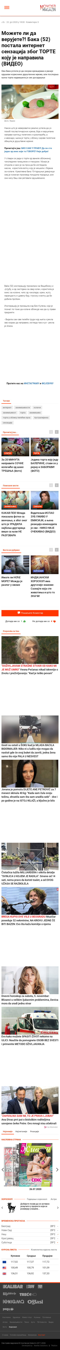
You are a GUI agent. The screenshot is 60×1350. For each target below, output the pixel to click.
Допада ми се (14, 621)
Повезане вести (10, 485)
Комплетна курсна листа (44, 1249)
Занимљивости (16, 1322)
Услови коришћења (18, 1335)
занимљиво (35, 412)
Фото (5, 1327)
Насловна (6, 1317)
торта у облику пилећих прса (16, 417)
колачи (37, 407)
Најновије (8, 1131)
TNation (54, 1346)
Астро (54, 1199)
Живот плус (27, 1317)
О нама (5, 1335)
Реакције (34, 1131)
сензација (7, 423)
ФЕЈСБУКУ (47, 383)
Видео (51, 1322)
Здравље (16, 1317)
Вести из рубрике (11, 550)
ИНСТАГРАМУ (31, 383)
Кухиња (37, 1317)
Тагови (6, 401)
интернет (7, 407)
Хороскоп (13, 1327)
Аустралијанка (41, 417)
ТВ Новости (42, 1322)
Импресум (32, 1335)
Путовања (46, 1317)
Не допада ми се (42, 621)
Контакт (41, 1335)
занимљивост (9, 412)
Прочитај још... (10, 432)
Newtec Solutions (41, 1346)
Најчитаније (21, 1131)
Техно (26, 1322)
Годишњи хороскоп (37, 1199)
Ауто (33, 1322)
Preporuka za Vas (11, 631)
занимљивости (22, 407)
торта (22, 412)
